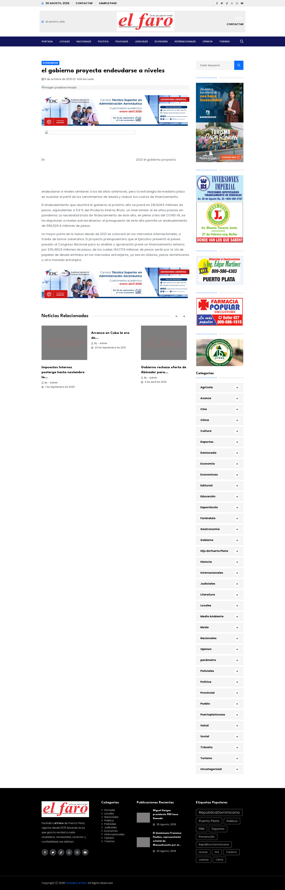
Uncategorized (211, 769)
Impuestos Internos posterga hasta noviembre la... (63, 372)
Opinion (207, 41)
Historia (206, 562)
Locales (65, 41)
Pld (217, 852)
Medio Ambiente (211, 616)
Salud (204, 725)
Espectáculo (209, 507)
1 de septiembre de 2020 (60, 387)
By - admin (51, 382)
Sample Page (108, 3)
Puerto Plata (209, 821)
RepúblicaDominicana (219, 812)
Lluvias (203, 852)
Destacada (208, 453)
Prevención (207, 837)
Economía (161, 41)
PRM (201, 829)
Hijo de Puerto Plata (214, 551)
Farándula (207, 518)
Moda (204, 627)
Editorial (206, 485)
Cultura (205, 431)
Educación (207, 496)
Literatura (207, 594)
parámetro (208, 660)
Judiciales (141, 41)
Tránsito (206, 747)
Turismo (224, 41)
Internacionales (185, 41)
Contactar (84, 3)
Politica (103, 41)
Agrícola (206, 387)
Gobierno (206, 540)
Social (204, 736)
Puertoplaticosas (212, 714)
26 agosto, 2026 (166, 824)
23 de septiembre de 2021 (110, 347)
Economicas (50, 62)
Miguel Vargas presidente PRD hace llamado (165, 814)
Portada (47, 41)
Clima (204, 420)
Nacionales (84, 41)
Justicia (203, 860)
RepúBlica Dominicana (214, 844)
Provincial (207, 693)
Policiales (121, 41)
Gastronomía (210, 529)
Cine (203, 409)
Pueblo (205, 704)
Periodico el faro (76, 883)
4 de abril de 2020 (155, 382)
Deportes (206, 442)
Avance (205, 398)
